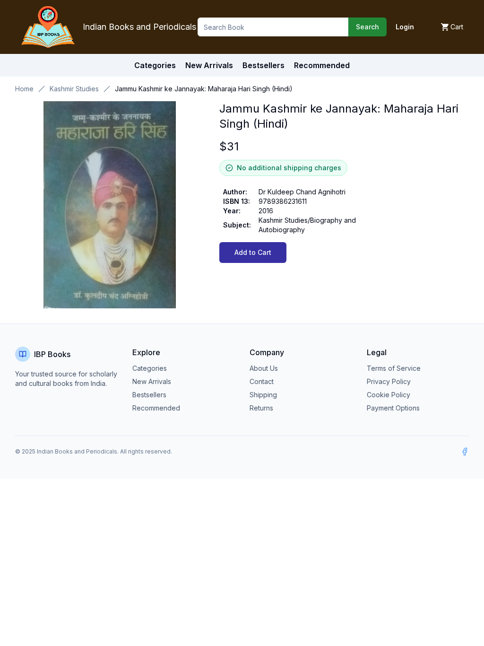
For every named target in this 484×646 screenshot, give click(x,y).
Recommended (156, 408)
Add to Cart (252, 252)
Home (24, 89)
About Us (264, 368)
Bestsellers (149, 395)
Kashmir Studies (74, 89)
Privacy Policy (389, 381)
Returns (261, 408)
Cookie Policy (388, 395)
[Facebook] (464, 451)
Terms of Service (394, 368)
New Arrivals (151, 381)
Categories (155, 65)
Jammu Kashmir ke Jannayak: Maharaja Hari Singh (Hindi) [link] (204, 89)
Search (367, 27)
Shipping (263, 395)
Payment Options (393, 408)
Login (405, 27)
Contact (262, 381)
